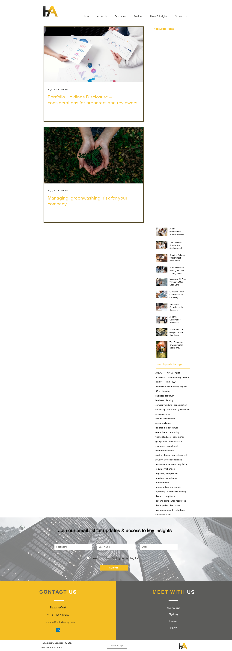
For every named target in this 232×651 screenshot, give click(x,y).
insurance (160, 446)
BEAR (186, 377)
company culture (163, 405)
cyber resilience (163, 423)
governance (178, 437)
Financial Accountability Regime (171, 386)
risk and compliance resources (170, 501)
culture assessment (165, 418)
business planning (164, 400)
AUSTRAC (160, 377)
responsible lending (176, 491)
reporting (160, 491)
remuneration (162, 482)
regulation (182, 464)
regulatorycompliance (166, 478)
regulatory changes (165, 469)
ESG (168, 382)
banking (166, 391)
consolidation (180, 405)
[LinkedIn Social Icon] (58, 630)
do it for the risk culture (166, 427)
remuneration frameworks (168, 487)
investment (172, 446)
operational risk (179, 455)
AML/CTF (160, 373)
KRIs (157, 391)
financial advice (163, 437)
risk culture (175, 505)
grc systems (161, 441)
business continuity (164, 395)
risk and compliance (165, 496)
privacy (159, 459)
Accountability (174, 377)
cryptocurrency (162, 414)
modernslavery (162, 455)
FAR (174, 382)
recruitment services (165, 464)
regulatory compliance (166, 473)
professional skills (173, 459)
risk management (164, 510)
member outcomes (164, 450)
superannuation (163, 514)
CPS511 (159, 382)
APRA (170, 373)
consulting (160, 409)
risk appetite (161, 505)
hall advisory (175, 441)
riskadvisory (181, 510)
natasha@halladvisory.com (60, 622)
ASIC (177, 373)
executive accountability (167, 432)
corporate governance (178, 409)
